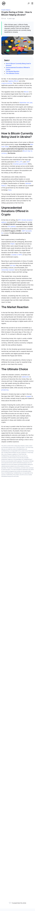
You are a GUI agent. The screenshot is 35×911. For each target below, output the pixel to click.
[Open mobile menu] (32, 3)
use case (12, 265)
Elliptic (12, 244)
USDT (28, 162)
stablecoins (25, 377)
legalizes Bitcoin (13, 81)
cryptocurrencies (6, 83)
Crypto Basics (5, 10)
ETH (21, 162)
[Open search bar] (28, 3)
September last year (25, 102)
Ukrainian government (20, 164)
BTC (17, 162)
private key (4, 390)
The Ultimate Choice (12, 73)
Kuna (9, 190)
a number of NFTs (16, 255)
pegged (28, 396)
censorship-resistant (7, 270)
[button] (32, 3)
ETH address (12, 226)
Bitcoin (26, 92)
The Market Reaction (12, 71)
